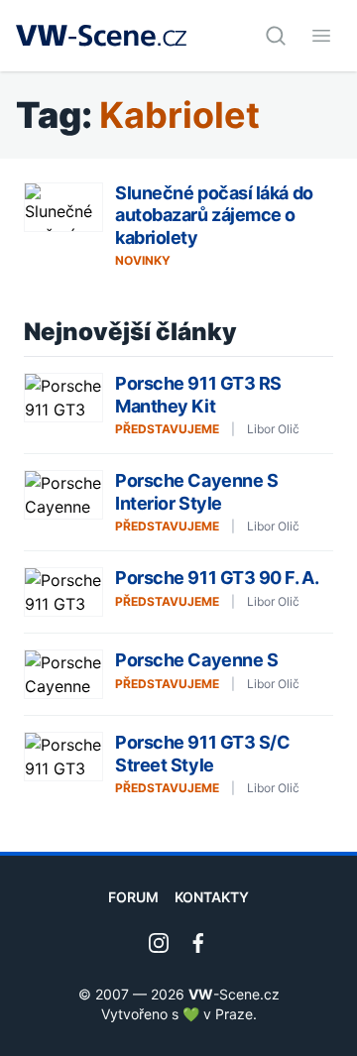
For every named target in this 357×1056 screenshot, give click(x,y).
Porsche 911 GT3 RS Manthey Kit (198, 394)
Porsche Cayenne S (196, 659)
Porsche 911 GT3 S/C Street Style (202, 753)
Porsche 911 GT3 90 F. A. (216, 577)
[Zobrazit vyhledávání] (276, 36)
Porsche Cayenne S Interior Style (196, 492)
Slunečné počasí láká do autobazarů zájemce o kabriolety (214, 215)
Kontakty (212, 896)
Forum (133, 896)
